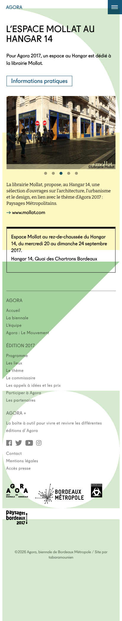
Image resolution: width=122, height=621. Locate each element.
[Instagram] (38, 442)
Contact (14, 453)
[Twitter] (18, 442)
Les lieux (14, 363)
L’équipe (14, 325)
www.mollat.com (28, 212)
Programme (17, 355)
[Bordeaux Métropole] (59, 502)
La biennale (17, 317)
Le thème (15, 370)
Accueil (13, 310)
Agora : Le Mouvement (27, 332)
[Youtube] (29, 442)
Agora (14, 7)
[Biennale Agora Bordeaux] (17, 496)
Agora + (16, 413)
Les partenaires (21, 400)
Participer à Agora (23, 392)
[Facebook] (9, 442)
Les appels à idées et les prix (33, 385)
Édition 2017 (20, 345)
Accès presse (18, 468)
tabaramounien (61, 557)
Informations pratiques (39, 80)
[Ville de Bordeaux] (96, 496)
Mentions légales (22, 460)
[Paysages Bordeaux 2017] (17, 523)
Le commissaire (21, 378)
